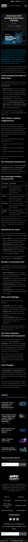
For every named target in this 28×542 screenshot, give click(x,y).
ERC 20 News (7, 500)
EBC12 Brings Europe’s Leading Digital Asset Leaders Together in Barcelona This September (9, 418)
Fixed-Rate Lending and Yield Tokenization (9, 448)
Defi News (21, 497)
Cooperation (14, 514)
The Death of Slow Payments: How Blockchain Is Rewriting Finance (8, 405)
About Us (7, 497)
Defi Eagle (14, 23)
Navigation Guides (20, 505)
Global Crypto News (21, 500)
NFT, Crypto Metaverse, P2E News (7, 505)
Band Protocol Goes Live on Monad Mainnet (8, 430)
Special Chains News (7, 510)
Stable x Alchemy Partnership (7, 440)
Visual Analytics (20, 510)
